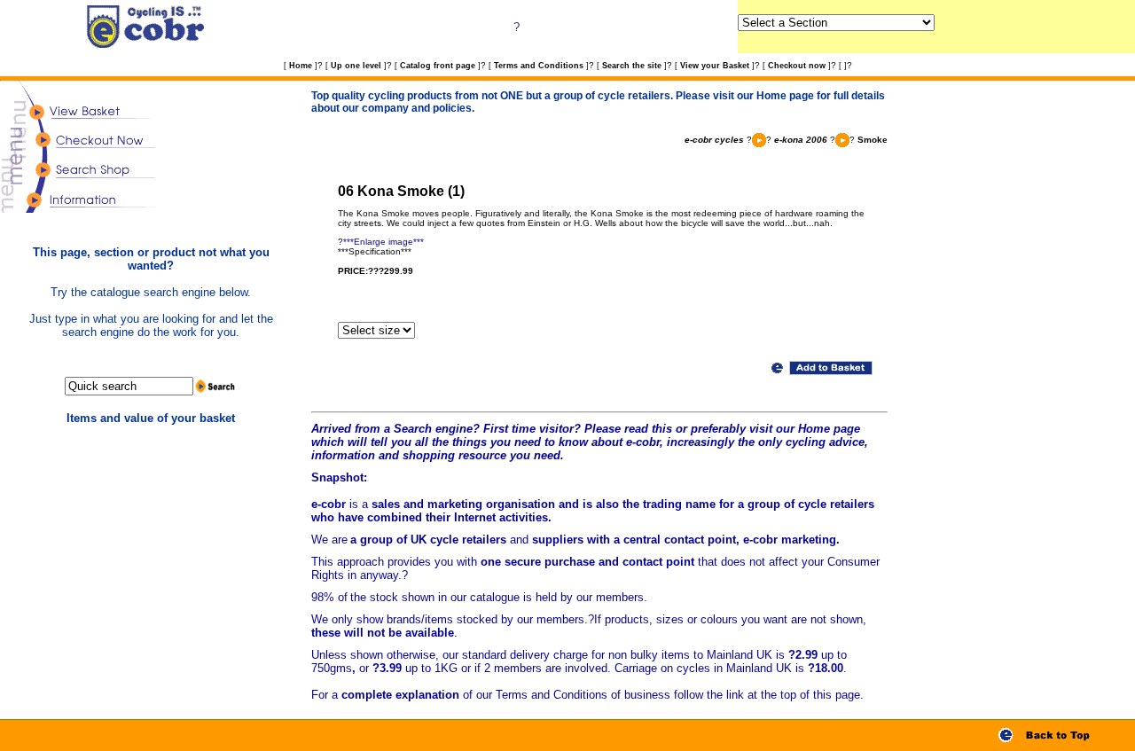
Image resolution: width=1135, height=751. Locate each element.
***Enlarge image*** (383, 241)
